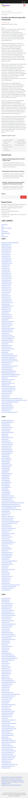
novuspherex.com (6, 278)
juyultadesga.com (6, 526)
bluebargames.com (7, 612)
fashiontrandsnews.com (8, 497)
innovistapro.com (6, 299)
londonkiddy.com (6, 403)
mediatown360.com (7, 745)
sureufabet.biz (5, 480)
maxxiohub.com (6, 271)
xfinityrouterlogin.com (7, 752)
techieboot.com (6, 430)
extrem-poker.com (6, 537)
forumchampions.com (7, 610)
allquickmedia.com (6, 678)
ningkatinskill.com (6, 549)
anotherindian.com (6, 576)
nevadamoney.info (6, 716)
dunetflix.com (5, 559)
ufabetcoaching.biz (6, 405)
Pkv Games (3, 22)
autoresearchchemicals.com (9, 764)
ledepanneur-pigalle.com (8, 719)
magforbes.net (5, 641)
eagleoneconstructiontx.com (9, 360)
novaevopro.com (6, 280)
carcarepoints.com (6, 540)
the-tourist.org (5, 648)
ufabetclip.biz (5, 456)
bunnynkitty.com (6, 699)
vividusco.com (5, 266)
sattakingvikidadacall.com (8, 371)
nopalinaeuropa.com (7, 588)
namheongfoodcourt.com (8, 728)
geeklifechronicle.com (7, 321)
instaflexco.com (5, 297)
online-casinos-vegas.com (8, 750)
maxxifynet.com (6, 258)
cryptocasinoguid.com (7, 501)
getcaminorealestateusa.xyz (9, 412)
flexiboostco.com (6, 244)
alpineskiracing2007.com (8, 740)
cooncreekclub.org (6, 605)
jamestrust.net (5, 663)
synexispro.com (5, 395)
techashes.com (5, 423)
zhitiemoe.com (5, 572)
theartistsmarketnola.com (8, 723)
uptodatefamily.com (7, 564)
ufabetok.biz (5, 489)
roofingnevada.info (6, 391)
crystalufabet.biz (6, 487)
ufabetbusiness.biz (6, 465)
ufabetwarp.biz (5, 454)
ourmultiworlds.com (7, 603)
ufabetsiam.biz (5, 461)
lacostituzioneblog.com (8, 569)
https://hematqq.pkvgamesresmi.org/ (11, 785)
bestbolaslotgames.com (8, 372)
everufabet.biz (5, 490)
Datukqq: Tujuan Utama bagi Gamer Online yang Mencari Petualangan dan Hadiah (13, 183)
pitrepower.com (6, 743)
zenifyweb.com (5, 350)
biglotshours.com (6, 447)
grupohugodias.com (7, 543)
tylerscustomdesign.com (8, 624)
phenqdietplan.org (6, 555)
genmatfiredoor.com (7, 354)
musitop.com (5, 566)
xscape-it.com (5, 514)
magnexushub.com (7, 444)
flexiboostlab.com (6, 300)
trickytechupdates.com (8, 757)
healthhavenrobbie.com (8, 357)
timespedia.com (6, 672)
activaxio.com (5, 312)
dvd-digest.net (5, 721)
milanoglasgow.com (7, 730)
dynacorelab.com (6, 261)
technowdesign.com (7, 519)
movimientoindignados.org (9, 560)
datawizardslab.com (7, 318)
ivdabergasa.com (6, 525)
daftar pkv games (6, 228)
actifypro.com (5, 294)
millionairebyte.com (7, 408)
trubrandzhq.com (6, 283)
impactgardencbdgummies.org (10, 584)
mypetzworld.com (6, 530)
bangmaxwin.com (6, 706)
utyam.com (4, 567)
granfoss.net (4, 737)
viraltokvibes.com (6, 637)
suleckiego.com (5, 767)
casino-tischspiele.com (8, 660)
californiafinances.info (7, 713)
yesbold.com (5, 435)
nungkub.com (5, 574)
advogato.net (5, 649)
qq (11, 780)
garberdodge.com (6, 617)
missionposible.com (7, 749)
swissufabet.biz (5, 463)
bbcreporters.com (6, 499)
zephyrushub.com (6, 247)
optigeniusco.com (6, 276)
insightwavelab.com (7, 330)
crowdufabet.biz (6, 492)
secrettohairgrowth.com (8, 696)
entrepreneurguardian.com (9, 376)
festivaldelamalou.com (7, 613)
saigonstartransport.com (8, 704)
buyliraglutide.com (6, 449)
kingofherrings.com (7, 684)
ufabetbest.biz (5, 478)
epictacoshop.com (6, 709)
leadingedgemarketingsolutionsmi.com (12, 502)
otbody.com (4, 661)
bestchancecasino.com (8, 383)
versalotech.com (6, 307)
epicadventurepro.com (8, 328)
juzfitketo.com (5, 581)
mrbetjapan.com (6, 685)
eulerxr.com (4, 343)
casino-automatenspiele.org (9, 658)
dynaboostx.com (6, 295)
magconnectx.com (6, 393)
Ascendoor (24, 794)
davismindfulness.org (7, 407)
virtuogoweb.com (6, 446)
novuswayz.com (6, 292)
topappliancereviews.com (8, 755)
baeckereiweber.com (7, 420)
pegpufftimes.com (6, 606)
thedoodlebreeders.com (8, 542)
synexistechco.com (6, 263)
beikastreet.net (5, 600)
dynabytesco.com (6, 314)
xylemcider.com (6, 578)
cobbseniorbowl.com (7, 518)
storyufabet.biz (5, 483)
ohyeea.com (4, 571)
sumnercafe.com (6, 557)
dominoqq (4, 231)
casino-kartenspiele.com (8, 656)
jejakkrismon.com (6, 673)
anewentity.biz (5, 687)
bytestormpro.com (6, 335)
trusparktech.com (6, 282)
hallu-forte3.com (6, 731)
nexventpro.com (6, 287)
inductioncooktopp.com (8, 388)
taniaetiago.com (6, 579)
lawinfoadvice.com (6, 554)
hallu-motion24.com (7, 733)
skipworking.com (6, 666)
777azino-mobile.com (7, 516)
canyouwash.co (5, 425)
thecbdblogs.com (6, 762)
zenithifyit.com (5, 270)
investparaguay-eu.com (8, 533)
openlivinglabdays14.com (8, 507)
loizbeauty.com (5, 668)
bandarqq (19, 777)
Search (3, 194)
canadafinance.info (6, 714)
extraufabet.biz (5, 470)
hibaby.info (4, 378)
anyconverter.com (6, 670)
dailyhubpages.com (7, 367)
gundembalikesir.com (7, 432)
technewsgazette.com (7, 680)
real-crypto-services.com (8, 528)
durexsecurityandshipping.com (10, 521)
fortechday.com (5, 410)
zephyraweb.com (6, 273)
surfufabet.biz (5, 477)
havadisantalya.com (7, 427)
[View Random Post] (22, 2)
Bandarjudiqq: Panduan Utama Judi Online (13, 171)
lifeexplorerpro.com (7, 331)
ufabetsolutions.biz (6, 473)
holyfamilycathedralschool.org (10, 401)
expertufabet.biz (6, 458)
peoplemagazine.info (7, 422)
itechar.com (4, 434)
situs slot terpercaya (13, 782)
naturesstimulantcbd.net (8, 586)
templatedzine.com (7, 552)
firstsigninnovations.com (8, 615)
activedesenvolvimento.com (9, 366)
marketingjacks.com (7, 754)
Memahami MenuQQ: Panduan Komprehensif (13, 204)
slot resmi (6, 777)
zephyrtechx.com (6, 288)
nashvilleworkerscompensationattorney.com (14, 400)
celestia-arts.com (6, 608)
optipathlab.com (6, 249)
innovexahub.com (6, 259)
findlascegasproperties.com (9, 355)
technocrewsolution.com (8, 636)
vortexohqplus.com (7, 302)
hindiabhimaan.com (7, 759)
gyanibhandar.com (6, 453)
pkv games (9, 135)
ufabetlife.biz (5, 471)
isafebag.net (4, 651)
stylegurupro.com (6, 316)
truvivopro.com (5, 264)
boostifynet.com (6, 285)
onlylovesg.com (5, 364)
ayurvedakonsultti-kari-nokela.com (11, 509)
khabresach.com (6, 761)
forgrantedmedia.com (7, 620)
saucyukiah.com (6, 598)
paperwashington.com (8, 379)
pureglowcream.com (7, 692)
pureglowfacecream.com (8, 682)
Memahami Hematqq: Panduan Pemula (12, 206)
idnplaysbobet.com (7, 369)
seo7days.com (5, 690)
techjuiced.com (5, 441)
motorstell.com (5, 630)
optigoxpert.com (6, 290)
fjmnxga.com (5, 702)
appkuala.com (5, 689)
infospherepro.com (6, 323)
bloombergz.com (6, 653)
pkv (2, 226)
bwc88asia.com (5, 535)
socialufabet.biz (5, 475)
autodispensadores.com (8, 386)
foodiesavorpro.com (7, 324)
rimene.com (4, 718)
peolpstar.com (5, 622)
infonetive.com (5, 708)
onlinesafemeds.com (7, 451)
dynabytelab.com (6, 251)
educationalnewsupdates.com (10, 242)
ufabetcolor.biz (5, 468)
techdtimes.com (6, 429)
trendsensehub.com (7, 340)
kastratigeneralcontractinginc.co (10, 504)
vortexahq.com (5, 268)
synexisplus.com (6, 254)
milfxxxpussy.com (6, 562)
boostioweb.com (6, 246)
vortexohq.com (5, 326)
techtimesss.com (6, 627)
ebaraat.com (5, 439)
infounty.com (5, 531)
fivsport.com (5, 550)
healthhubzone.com (7, 437)
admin (15, 24)
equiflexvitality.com (7, 362)
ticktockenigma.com (7, 342)
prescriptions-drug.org (7, 634)
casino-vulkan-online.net (8, 742)
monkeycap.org (5, 642)
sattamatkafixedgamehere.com (10, 374)
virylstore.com (5, 629)
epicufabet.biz (5, 485)
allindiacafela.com (6, 738)
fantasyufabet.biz (6, 459)
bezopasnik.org (5, 701)
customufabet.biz (6, 482)
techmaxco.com (6, 309)
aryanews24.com (6, 513)
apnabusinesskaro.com (8, 766)
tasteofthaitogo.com (7, 697)
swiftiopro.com (5, 304)
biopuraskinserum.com (8, 711)
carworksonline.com (7, 625)
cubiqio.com (5, 319)
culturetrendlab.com (7, 338)
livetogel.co (4, 352)
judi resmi (13, 777)
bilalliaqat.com (5, 384)
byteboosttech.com (7, 442)
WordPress (17, 795)
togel (8, 22)
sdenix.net (4, 644)
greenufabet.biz (6, 466)
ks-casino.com (5, 538)
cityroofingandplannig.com (9, 523)
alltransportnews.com (7, 495)
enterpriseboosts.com (7, 654)
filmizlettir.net (5, 601)
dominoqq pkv (5, 233)
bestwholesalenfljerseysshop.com (11, 506)
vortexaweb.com (6, 275)
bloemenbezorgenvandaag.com (10, 694)
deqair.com (4, 545)
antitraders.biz (5, 511)
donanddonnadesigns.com (9, 359)
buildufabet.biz (5, 494)
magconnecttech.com (7, 348)
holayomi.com (5, 396)
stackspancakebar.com (8, 726)
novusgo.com (5, 333)
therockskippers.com (7, 735)
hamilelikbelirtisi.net (7, 306)
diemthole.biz (5, 675)
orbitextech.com (6, 347)
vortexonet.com (6, 256)
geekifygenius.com (6, 345)
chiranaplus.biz (5, 725)
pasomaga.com (5, 583)
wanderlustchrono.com (8, 336)
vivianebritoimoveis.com (8, 639)
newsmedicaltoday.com (8, 390)
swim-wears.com (6, 618)
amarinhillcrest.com (7, 646)
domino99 (4, 224)
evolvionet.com (5, 252)
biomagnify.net (5, 590)
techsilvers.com (5, 547)
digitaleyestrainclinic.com (8, 747)
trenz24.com (5, 665)
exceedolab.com (6, 311)
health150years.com (7, 632)
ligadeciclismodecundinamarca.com (11, 398)
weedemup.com (6, 381)
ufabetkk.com (5, 677)
